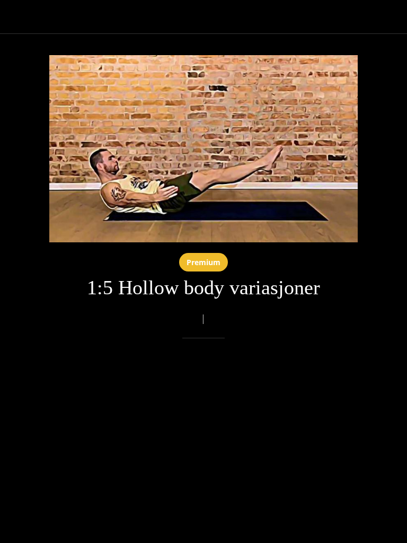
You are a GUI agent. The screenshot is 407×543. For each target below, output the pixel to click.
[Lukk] (17, 17)
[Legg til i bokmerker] (191, 370)
